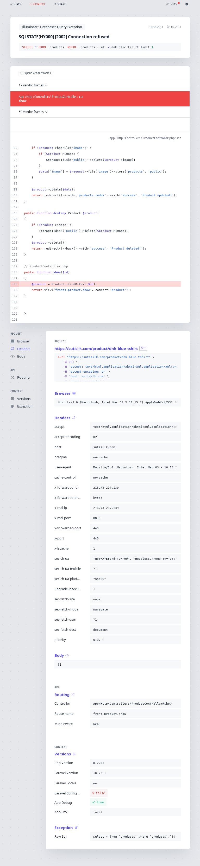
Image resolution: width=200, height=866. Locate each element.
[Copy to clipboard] (176, 47)
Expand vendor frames (37, 73)
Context (16, 391)
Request (16, 333)
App (13, 370)
